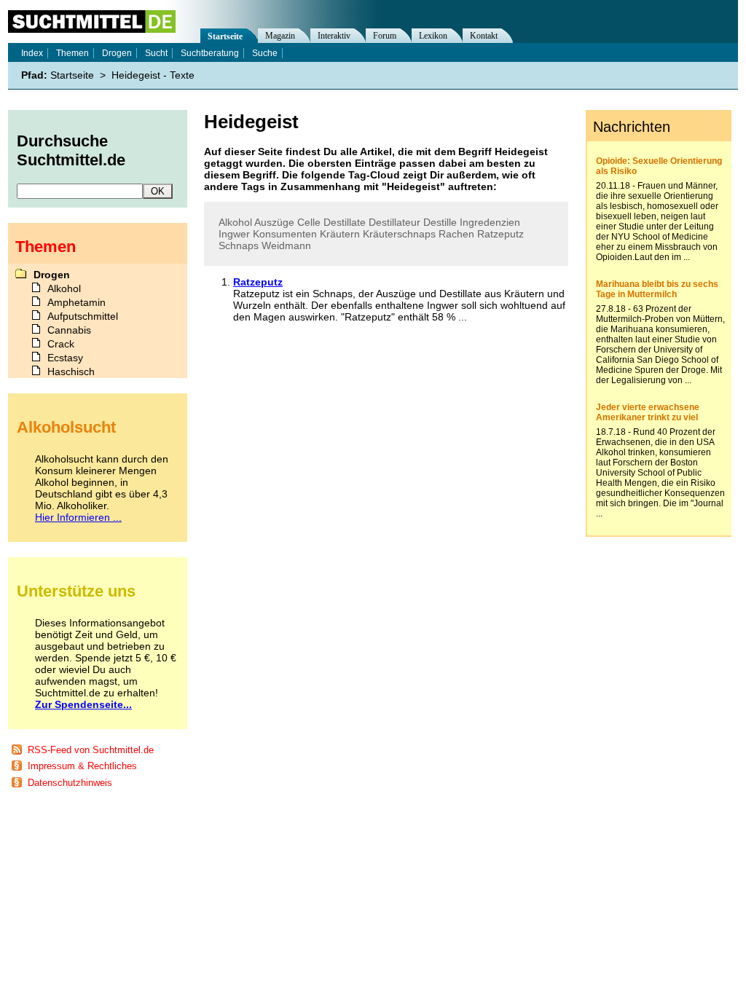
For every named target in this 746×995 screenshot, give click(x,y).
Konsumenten (285, 234)
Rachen (456, 234)
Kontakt (484, 36)
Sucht (156, 53)
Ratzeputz (500, 234)
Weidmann (286, 245)
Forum (384, 36)
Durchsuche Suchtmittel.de (71, 150)
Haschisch (71, 371)
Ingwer (234, 234)
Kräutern (340, 234)
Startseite (225, 36)
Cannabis (69, 330)
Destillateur (394, 222)
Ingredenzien (490, 222)
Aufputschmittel (82, 316)
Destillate (344, 222)
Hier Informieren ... (78, 517)
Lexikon (433, 36)
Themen (72, 53)
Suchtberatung (210, 53)
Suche (265, 53)
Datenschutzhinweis (70, 782)
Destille (440, 222)
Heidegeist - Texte (153, 75)
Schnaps (239, 245)
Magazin (280, 36)
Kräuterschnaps (399, 234)
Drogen (117, 53)
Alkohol (235, 222)
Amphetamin (76, 302)
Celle (309, 222)
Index (32, 53)
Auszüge (274, 222)
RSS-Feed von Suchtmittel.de (91, 749)
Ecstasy (65, 357)
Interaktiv (334, 36)
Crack (60, 344)
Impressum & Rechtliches (82, 765)
